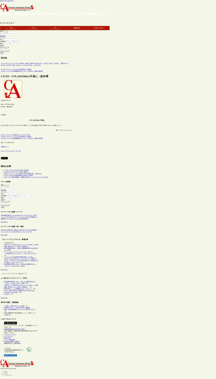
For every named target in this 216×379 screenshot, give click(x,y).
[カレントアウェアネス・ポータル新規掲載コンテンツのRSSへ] (10, 327)
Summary (6, 294)
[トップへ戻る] (0, 378)
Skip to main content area (7, 0)
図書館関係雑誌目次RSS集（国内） (15, 329)
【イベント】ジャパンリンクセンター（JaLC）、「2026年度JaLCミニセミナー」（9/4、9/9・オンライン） (20, 253)
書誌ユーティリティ (20, 134)
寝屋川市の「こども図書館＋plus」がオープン (18, 288)
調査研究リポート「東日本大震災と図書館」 (17, 307)
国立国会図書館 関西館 (11, 341)
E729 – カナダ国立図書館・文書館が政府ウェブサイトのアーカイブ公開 (26, 177)
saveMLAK (7, 314)
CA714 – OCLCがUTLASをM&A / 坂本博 (16, 170)
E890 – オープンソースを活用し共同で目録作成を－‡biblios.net (23, 173)
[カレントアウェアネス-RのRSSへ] (25, 273)
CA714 (3, 125)
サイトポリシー (9, 336)
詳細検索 (2, 36)
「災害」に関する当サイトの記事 (14, 306)
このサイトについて (10, 334)
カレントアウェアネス (7, 134)
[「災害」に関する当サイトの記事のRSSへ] (26, 306)
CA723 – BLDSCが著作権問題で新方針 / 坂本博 (18, 175)
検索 (2, 53)
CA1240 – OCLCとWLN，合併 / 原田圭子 (16, 172)
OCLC (28, 134)
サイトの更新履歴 (9, 339)
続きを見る (4, 222)
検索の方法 (7, 338)
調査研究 (77, 28)
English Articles (99, 28)
